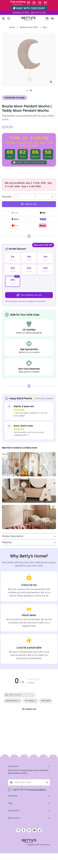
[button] (47, 18)
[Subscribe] (47, 782)
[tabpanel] (29, 715)
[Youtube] (34, 830)
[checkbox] (45, 700)
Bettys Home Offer (29, 27)
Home (12, 27)
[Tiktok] (40, 830)
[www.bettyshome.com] (29, 18)
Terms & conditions (37, 789)
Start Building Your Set (31, 295)
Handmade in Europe (15, 98)
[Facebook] (24, 830)
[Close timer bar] (55, 2)
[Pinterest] (18, 830)
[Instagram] (29, 830)
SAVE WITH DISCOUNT (30, 8)
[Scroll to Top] (53, 845)
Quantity (6, 196)
